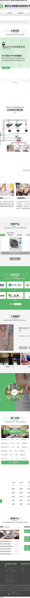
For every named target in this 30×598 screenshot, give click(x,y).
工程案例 (9, 13)
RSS (13, 22)
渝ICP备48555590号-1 (4, 586)
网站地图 (10, 22)
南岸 (22, 588)
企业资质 (7, 578)
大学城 (11, 588)
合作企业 (22, 571)
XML (16, 22)
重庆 (8, 588)
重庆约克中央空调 (23, 585)
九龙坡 (27, 588)
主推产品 (7, 576)
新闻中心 (11, 578)
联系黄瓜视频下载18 (9, 581)
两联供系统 (20, 13)
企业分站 (6, 22)
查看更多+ (17, 304)
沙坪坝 (13, 588)
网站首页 (7, 571)
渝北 (18, 588)
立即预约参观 (15, 462)
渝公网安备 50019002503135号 (15, 593)
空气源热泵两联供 (16, 585)
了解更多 (23, 347)
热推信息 (1, 22)
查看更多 (15, 258)
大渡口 (24, 588)
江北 (20, 588)
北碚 (16, 588)
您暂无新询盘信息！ (22, 22)
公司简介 (22, 569)
